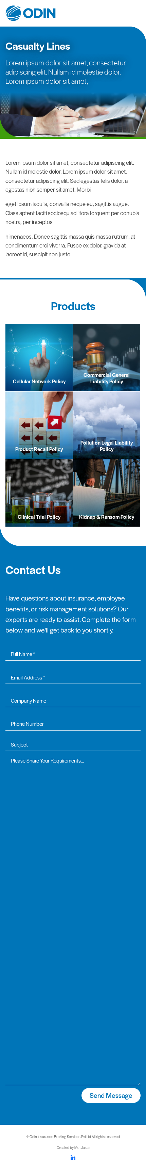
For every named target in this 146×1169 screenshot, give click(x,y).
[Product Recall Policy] (39, 424)
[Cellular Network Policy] (39, 356)
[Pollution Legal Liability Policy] (106, 424)
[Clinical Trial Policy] (39, 492)
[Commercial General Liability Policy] (106, 356)
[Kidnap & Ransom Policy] (106, 492)
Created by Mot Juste (73, 1147)
